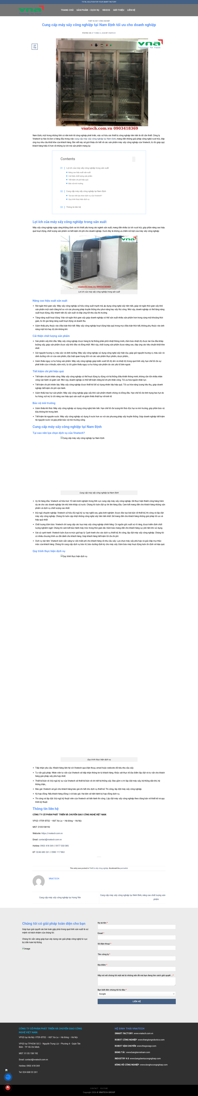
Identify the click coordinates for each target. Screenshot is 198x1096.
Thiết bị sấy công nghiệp (99, 21)
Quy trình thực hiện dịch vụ (78, 199)
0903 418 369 (46, 845)
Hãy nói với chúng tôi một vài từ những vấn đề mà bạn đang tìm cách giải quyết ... (136, 975)
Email (101, 933)
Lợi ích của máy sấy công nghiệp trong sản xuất (87, 168)
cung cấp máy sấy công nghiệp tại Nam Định (95, 139)
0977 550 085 (62, 845)
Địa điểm (102, 965)
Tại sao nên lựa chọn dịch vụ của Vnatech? (85, 196)
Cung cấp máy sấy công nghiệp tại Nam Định (86, 191)
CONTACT (94, 1088)
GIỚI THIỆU (118, 10)
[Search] (178, 10)
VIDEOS (106, 10)
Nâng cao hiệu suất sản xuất (79, 172)
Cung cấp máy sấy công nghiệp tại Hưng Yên (60, 897)
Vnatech (112, 33)
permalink (124, 868)
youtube (104, 1088)
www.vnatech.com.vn (143, 1033)
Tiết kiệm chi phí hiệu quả (78, 180)
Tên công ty (104, 954)
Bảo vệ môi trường (75, 183)
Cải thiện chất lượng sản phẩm (80, 176)
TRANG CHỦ (67, 10)
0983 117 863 (58, 852)
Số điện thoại (104, 944)
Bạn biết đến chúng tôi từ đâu (112, 990)
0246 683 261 (42, 852)
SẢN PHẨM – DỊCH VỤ (88, 10)
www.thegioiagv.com (146, 1046)
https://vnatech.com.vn (52, 833)
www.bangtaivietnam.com (138, 1052)
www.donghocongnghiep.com (154, 1064)
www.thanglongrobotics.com (151, 1039)
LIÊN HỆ (131, 10)
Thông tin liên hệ (73, 207)
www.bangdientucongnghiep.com (145, 1058)
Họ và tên (103, 923)
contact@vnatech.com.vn (50, 839)
